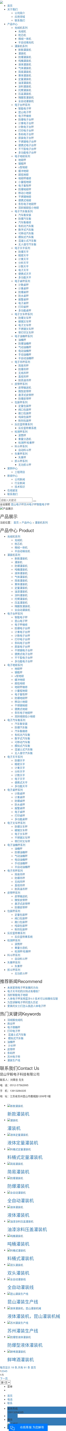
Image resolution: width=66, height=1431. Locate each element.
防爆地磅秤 (24, 189)
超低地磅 (23, 174)
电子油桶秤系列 (24, 336)
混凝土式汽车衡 (27, 240)
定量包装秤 (24, 406)
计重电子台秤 (26, 123)
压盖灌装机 (24, 93)
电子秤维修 (24, 116)
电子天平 (23, 270)
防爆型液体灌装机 (25, 1345)
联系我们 (20, 20)
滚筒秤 (22, 435)
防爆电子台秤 (26, 119)
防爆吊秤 (23, 369)
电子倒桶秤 (13, 1027)
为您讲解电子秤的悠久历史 (22, 1002)
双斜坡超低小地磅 (28, 207)
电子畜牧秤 (24, 185)
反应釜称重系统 (27, 428)
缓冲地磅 (23, 171)
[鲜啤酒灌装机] (16, 1351)
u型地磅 (22, 167)
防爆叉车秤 (24, 317)
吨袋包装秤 (24, 417)
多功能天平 (24, 277)
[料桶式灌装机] (16, 1250)
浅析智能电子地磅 (17, 995)
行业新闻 (20, 483)
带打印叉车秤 (26, 332)
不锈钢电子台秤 (27, 141)
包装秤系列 (21, 402)
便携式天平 (24, 273)
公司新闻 (20, 479)
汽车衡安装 (24, 215)
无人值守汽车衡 (27, 244)
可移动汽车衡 (26, 233)
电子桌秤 (23, 303)
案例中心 (12, 468)
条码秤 (11, 1053)
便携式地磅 (24, 200)
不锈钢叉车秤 (26, 328)
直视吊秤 (23, 376)
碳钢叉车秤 (24, 321)
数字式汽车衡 (26, 229)
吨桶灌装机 (24, 60)
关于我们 (12, 9)
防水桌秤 (23, 295)
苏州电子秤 (30, 504)
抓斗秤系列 (21, 461)
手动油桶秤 (24, 354)
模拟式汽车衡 (26, 237)
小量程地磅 (24, 182)
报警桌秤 (23, 299)
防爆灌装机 (24, 57)
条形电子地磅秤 (27, 204)
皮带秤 (11, 1049)
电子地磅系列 (22, 156)
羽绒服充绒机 (15, 1020)
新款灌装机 (24, 49)
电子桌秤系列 (22, 281)
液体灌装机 (24, 64)
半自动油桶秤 (26, 358)
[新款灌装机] (15, 1105)
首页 (9, 5)
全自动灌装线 (20, 1287)
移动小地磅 (24, 193)
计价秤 (11, 1045)
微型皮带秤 (24, 391)
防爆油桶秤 (24, 343)
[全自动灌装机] (16, 1192)
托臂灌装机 (24, 90)
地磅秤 (22, 160)
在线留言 (12, 490)
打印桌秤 (23, 306)
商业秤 (11, 1023)
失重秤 (22, 457)
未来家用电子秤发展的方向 (22, 987)
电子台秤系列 (22, 104)
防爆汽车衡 (24, 218)
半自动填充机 (26, 42)
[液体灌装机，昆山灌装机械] (24, 1307)
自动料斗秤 (24, 450)
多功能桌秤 (24, 310)
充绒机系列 (21, 27)
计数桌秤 (23, 284)
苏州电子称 (13, 1056)
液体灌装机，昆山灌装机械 (33, 1316)
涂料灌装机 (24, 86)
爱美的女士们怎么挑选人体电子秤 (26, 1006)
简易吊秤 (23, 365)
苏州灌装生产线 (22, 1330)
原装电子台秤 (26, 138)
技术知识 (20, 486)
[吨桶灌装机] (15, 1235)
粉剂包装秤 (24, 420)
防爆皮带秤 (24, 398)
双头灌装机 (18, 1272)
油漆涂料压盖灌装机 (27, 1229)
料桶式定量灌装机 (25, 1157)
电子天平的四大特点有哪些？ (24, 991)
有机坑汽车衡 (26, 226)
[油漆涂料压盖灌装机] (20, 1221)
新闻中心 (12, 475)
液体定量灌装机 (22, 1142)
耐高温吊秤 (24, 380)
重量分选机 (24, 439)
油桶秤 (22, 340)
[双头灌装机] (15, 1264)
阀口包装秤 (24, 409)
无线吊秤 (23, 373)
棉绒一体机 (24, 38)
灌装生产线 (13, 1060)
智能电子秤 (24, 108)
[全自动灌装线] (16, 1279)
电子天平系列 (22, 248)
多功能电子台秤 (27, 152)
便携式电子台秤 (27, 145)
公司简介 (20, 13)
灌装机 (22, 53)
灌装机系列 (21, 46)
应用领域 (20, 16)
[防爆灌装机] (15, 1177)
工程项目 (20, 472)
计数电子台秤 (26, 127)
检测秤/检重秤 (26, 442)
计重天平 (23, 259)
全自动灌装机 (26, 101)
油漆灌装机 (24, 82)
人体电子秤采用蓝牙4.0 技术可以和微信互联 (32, 998)
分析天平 (23, 262)
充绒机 (22, 31)
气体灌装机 (24, 68)
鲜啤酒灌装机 (20, 1359)
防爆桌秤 (23, 292)
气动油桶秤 (24, 347)
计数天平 (23, 266)
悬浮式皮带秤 (26, 395)
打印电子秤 (13, 1031)
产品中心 (12, 24)
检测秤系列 (21, 431)
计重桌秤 (23, 288)
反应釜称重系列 (24, 424)
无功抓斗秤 (24, 464)
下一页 (4, 1378)
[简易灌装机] (15, 1163)
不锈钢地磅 (24, 196)
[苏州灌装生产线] (17, 1322)
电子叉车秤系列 (24, 314)
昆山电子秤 (24, 112)
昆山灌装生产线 (22, 1301)
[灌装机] (12, 1120)
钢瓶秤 (22, 163)
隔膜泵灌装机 (26, 97)
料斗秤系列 (21, 446)
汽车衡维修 (24, 222)
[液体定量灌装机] (17, 1134)
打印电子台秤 (26, 130)
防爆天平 (23, 251)
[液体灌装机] (15, 1206)
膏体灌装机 (24, 75)
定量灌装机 (24, 79)
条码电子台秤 (26, 134)
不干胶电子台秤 (27, 149)
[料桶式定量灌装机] (19, 1149)
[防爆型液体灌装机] (19, 1336)
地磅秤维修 (24, 178)
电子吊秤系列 (22, 362)
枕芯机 (22, 35)
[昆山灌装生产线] (17, 1293)
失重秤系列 (21, 453)
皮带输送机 (24, 387)
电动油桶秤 (24, 351)
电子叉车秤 (24, 325)
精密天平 (23, 255)
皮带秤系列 (21, 384)
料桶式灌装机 (20, 1258)
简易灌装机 (24, 71)
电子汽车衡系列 (24, 211)
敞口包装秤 (24, 413)
